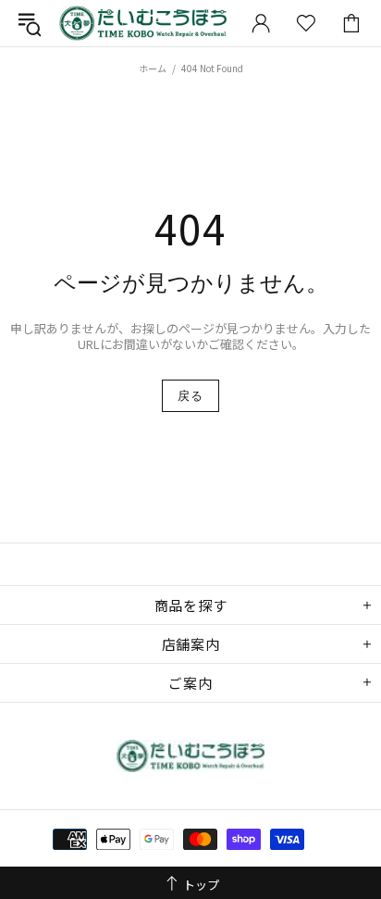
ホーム (152, 68)
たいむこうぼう (143, 24)
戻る (190, 396)
